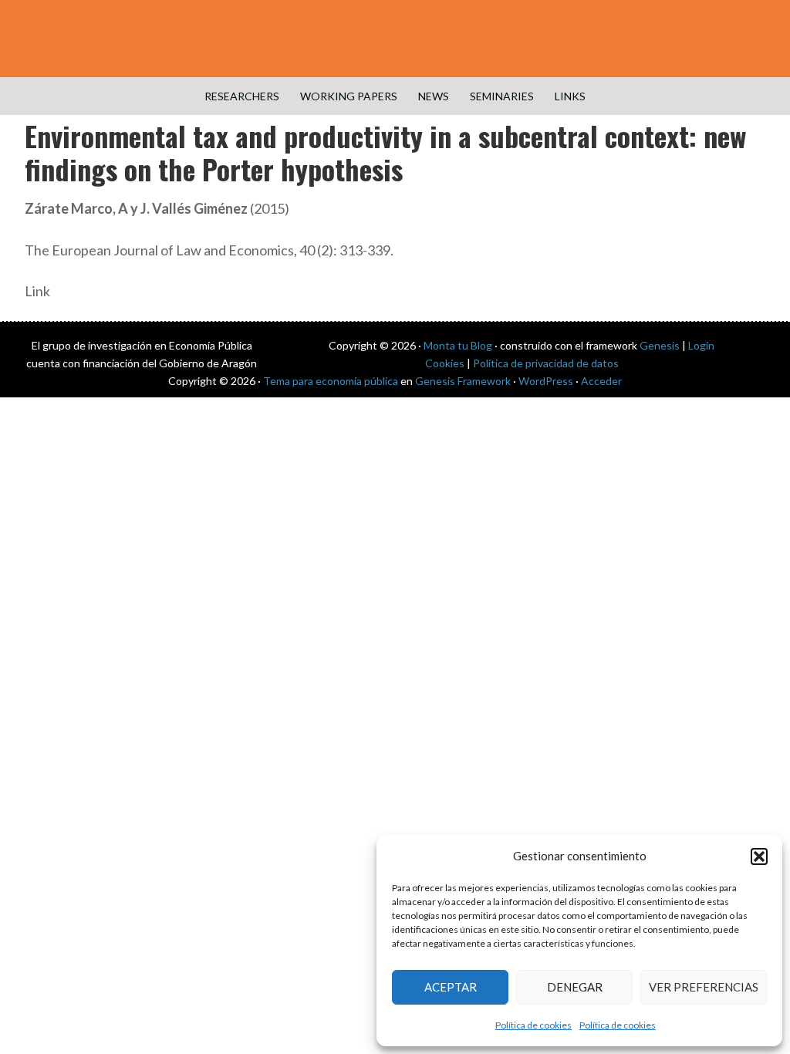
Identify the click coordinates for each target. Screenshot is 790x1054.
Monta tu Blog (458, 345)
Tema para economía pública (330, 380)
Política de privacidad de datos (546, 363)
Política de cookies (533, 1025)
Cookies (444, 363)
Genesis (660, 345)
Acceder (601, 380)
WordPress (545, 380)
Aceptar (450, 987)
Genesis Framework (463, 380)
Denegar (575, 987)
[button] (759, 856)
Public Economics (395, 38)
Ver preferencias (703, 987)
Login (701, 345)
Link (37, 290)
